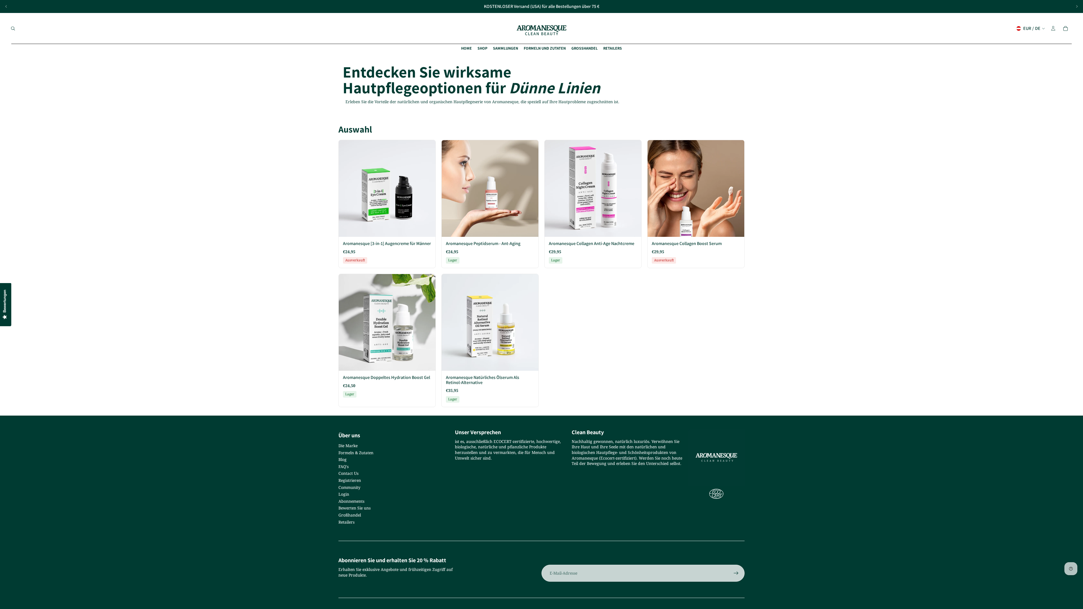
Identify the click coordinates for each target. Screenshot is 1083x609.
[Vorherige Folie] (6, 6)
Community (349, 487)
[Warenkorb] (1065, 28)
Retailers (346, 522)
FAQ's (343, 466)
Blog (342, 459)
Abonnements (351, 501)
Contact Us (348, 473)
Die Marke (348, 445)
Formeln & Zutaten (355, 452)
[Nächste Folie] (1077, 6)
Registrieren (349, 480)
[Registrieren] (736, 573)
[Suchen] (13, 28)
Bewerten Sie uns (354, 508)
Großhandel (349, 515)
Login (343, 494)
